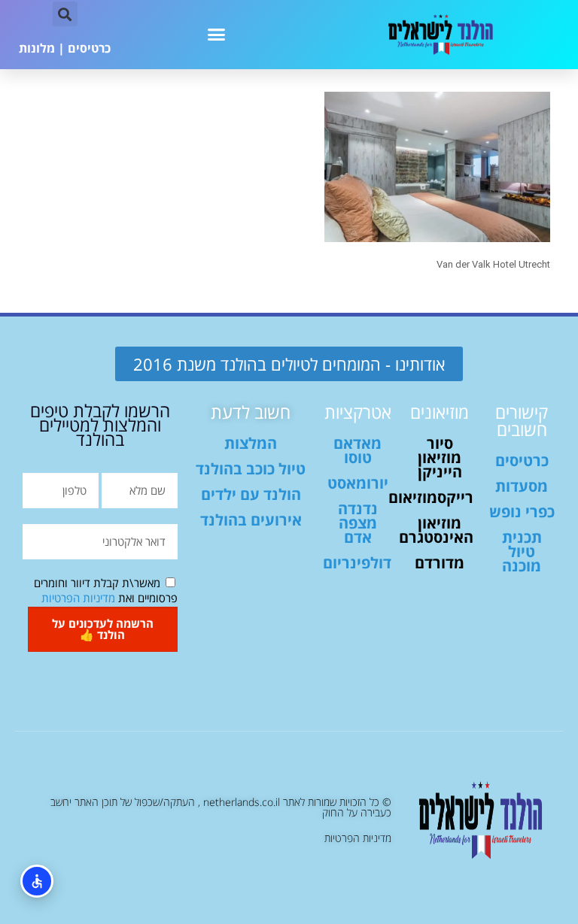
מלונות (37, 48)
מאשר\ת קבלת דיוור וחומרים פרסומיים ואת (106, 590)
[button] (216, 34)
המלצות (250, 443)
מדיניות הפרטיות (78, 597)
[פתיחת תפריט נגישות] (36, 881)
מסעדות (521, 486)
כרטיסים (89, 48)
